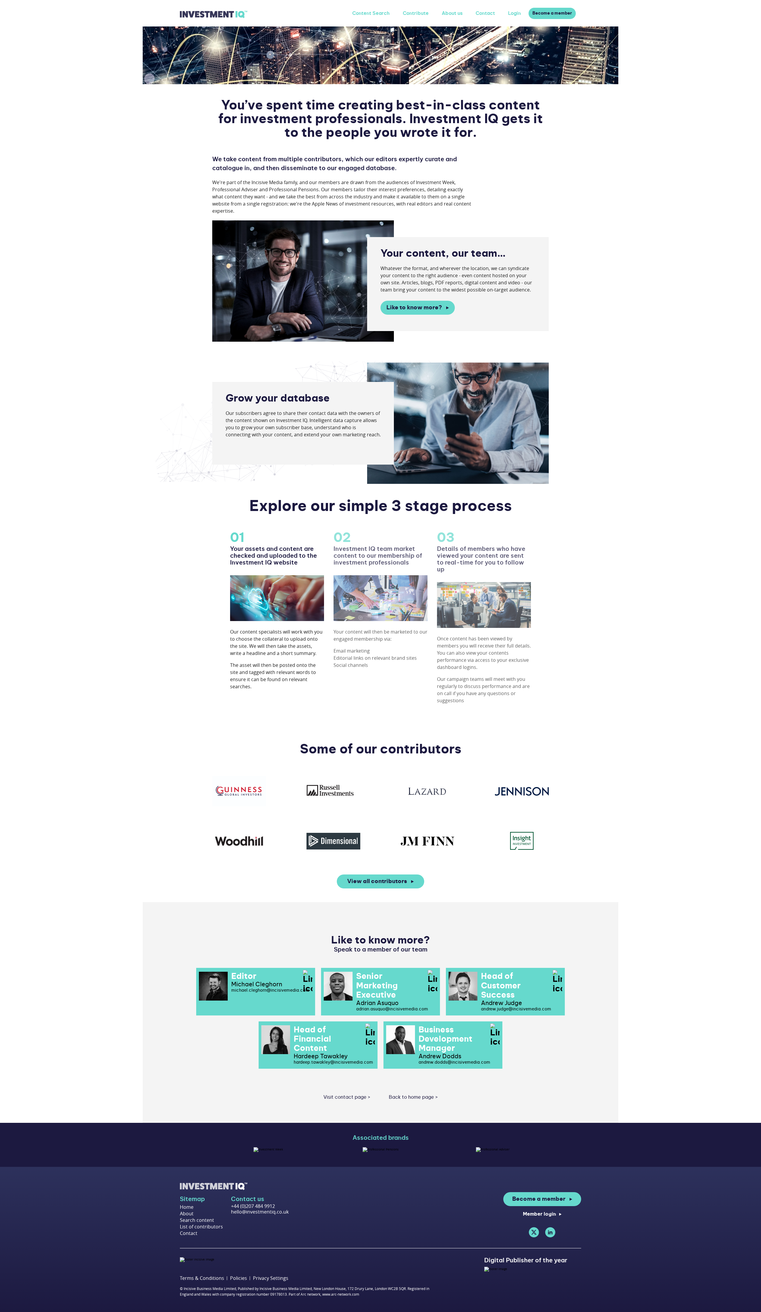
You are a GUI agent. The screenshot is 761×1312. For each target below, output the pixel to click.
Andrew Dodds (440, 1056)
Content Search (371, 13)
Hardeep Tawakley (321, 1056)
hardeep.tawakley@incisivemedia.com (333, 1062)
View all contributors (377, 881)
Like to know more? (414, 308)
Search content (197, 1220)
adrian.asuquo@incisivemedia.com (392, 1009)
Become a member (552, 13)
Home (187, 1207)
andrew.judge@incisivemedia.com (516, 1009)
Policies (238, 1278)
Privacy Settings (270, 1278)
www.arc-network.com (340, 1294)
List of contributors (201, 1226)
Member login (539, 1214)
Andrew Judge (501, 1003)
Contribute (416, 13)
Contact (485, 13)
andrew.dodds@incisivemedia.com (454, 1062)
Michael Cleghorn (256, 984)
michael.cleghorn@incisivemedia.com (270, 990)
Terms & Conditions (202, 1278)
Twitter (534, 1232)
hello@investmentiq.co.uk (260, 1211)
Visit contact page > (346, 1097)
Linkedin (550, 1232)
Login (514, 13)
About (187, 1213)
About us (452, 13)
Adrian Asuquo (377, 1003)
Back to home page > (413, 1097)
